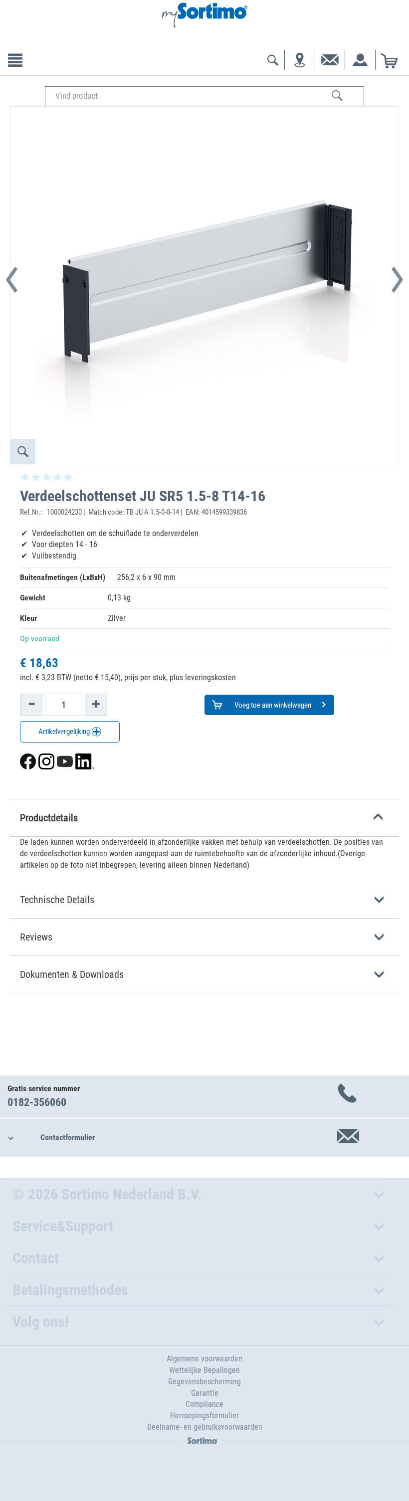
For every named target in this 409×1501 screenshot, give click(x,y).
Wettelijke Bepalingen (204, 1370)
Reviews (36, 937)
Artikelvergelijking (64, 731)
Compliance (204, 1404)
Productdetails (49, 818)
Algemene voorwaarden (204, 1358)
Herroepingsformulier (204, 1415)
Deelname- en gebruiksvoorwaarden (204, 1427)
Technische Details (57, 900)
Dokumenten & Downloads (72, 974)
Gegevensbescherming (204, 1381)
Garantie (204, 1393)
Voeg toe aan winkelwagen (272, 705)
